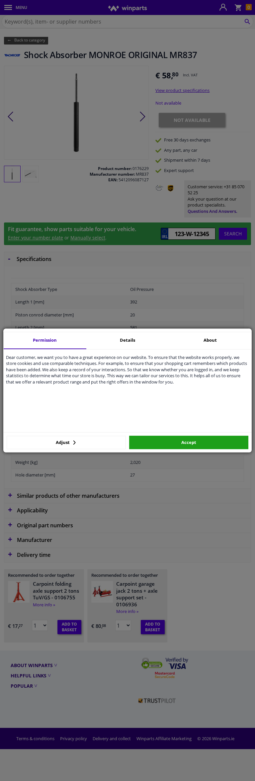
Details (127, 340)
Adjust (63, 442)
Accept (188, 442)
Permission (45, 340)
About (210, 340)
